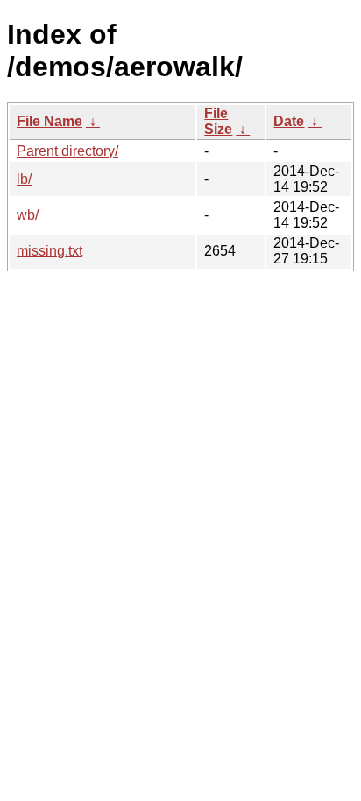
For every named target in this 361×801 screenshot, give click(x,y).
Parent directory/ (67, 151)
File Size (218, 121)
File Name (49, 121)
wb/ (28, 214)
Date (288, 121)
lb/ (24, 179)
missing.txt (49, 250)
